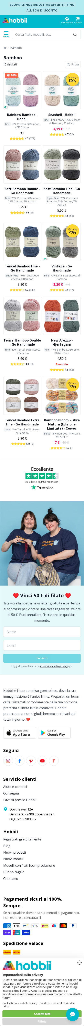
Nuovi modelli (13, 859)
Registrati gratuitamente (22, 839)
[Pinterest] (31, 761)
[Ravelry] (54, 761)
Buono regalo (13, 872)
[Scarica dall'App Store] (19, 733)
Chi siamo (10, 878)
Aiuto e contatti (15, 786)
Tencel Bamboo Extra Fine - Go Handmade (22, 422)
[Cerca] (75, 34)
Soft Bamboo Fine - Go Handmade (62, 191)
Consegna (11, 793)
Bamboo (16, 48)
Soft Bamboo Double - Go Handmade (22, 191)
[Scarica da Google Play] (54, 733)
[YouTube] (42, 761)
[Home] (5, 47)
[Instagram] (8, 761)
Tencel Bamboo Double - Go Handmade (22, 342)
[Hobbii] (14, 20)
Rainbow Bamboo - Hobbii (22, 116)
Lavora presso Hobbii (19, 800)
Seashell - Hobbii (61, 114)
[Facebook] (19, 761)
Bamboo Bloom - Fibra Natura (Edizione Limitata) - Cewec (62, 424)
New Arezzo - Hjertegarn (62, 342)
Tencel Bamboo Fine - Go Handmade (22, 268)
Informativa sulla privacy (54, 666)
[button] (78, 20)
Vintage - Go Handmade (62, 268)
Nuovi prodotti (14, 852)
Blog (6, 846)
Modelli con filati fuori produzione (29, 865)
